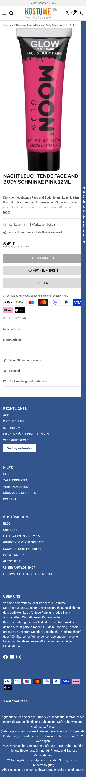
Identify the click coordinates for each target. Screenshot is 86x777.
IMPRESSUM (11, 428)
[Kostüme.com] (41, 13)
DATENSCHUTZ (13, 421)
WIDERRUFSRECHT (16, 440)
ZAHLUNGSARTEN (15, 480)
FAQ (6, 474)
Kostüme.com (19, 700)
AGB (6, 415)
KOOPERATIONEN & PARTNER (23, 549)
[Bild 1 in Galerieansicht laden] (43, 99)
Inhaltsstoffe (11, 329)
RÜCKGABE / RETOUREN (19, 493)
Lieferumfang (12, 340)
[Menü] (4, 13)
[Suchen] (13, 13)
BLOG (7, 523)
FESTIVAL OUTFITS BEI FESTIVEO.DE (28, 574)
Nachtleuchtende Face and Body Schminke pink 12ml (45, 25)
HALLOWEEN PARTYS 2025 (21, 536)
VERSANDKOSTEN (15, 487)
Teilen (43, 283)
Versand (14, 371)
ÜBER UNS (10, 530)
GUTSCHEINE (12, 561)
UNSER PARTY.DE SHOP (19, 567)
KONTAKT (9, 499)
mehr (6, 212)
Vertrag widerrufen (19, 448)
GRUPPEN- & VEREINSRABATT (23, 542)
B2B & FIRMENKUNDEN (19, 555)
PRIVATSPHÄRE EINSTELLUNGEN (26, 434)
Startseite (8, 25)
